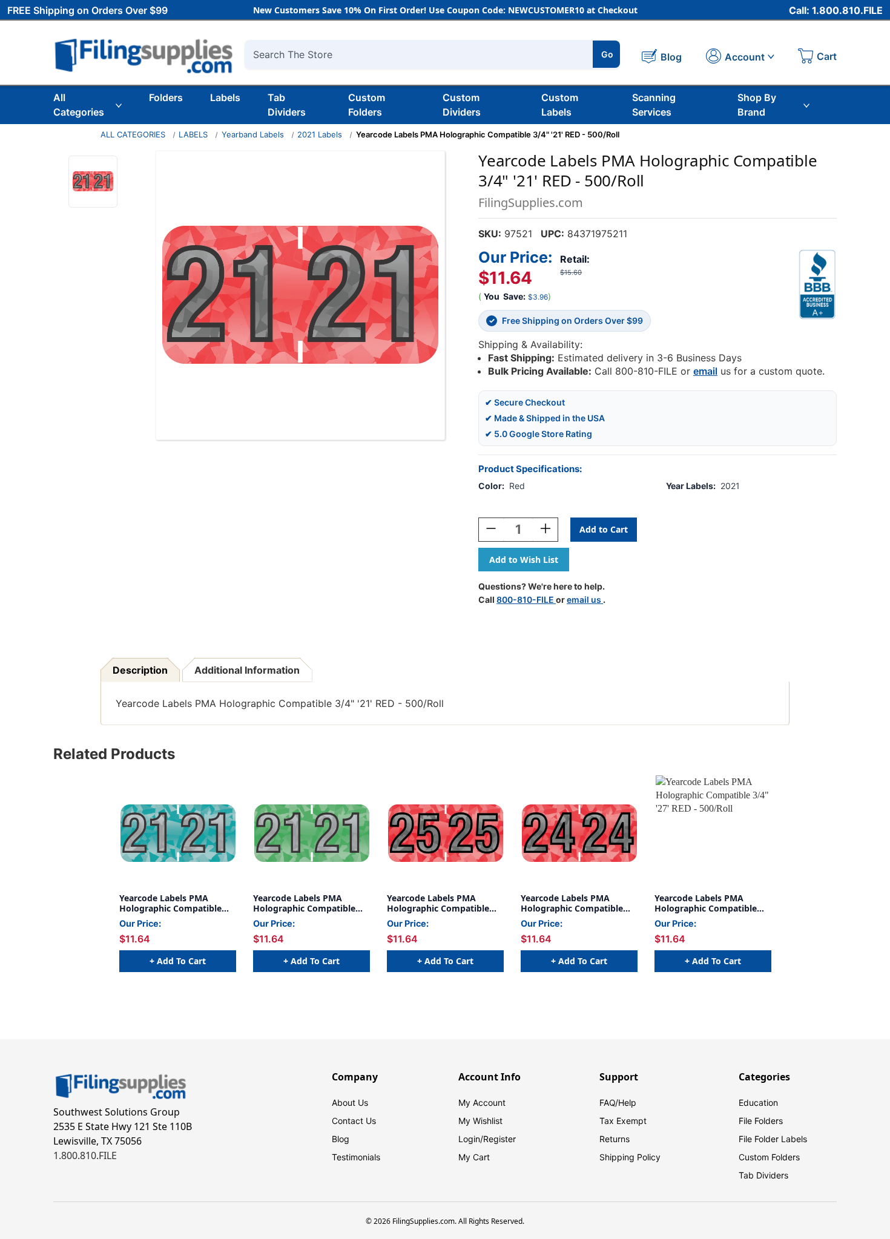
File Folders (761, 1121)
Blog (340, 1139)
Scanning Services (654, 104)
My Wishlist (480, 1121)
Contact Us (354, 1121)
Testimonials (356, 1157)
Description (140, 670)
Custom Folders (366, 104)
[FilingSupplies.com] (144, 54)
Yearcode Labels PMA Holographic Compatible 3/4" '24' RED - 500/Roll (572, 903)
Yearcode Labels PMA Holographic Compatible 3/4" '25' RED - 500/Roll (438, 903)
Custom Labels (559, 104)
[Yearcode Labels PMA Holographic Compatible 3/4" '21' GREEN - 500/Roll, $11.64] (311, 832)
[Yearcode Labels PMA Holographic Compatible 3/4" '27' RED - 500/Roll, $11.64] (712, 832)
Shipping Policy (630, 1157)
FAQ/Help (617, 1102)
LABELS (193, 134)
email (705, 371)
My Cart (474, 1157)
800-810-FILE (526, 599)
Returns (614, 1139)
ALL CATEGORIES (133, 134)
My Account (482, 1102)
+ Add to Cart (178, 961)
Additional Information (247, 670)
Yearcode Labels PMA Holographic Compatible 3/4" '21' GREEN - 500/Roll (306, 903)
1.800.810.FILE (85, 1155)
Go (607, 54)
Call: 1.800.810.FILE (836, 10)
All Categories (78, 104)
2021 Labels (319, 134)
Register (499, 1139)
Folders (166, 97)
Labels (225, 97)
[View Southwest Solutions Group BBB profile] (817, 284)
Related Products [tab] (114, 754)
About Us (350, 1102)
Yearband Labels (253, 134)
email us (585, 599)
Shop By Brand (756, 104)
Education (758, 1102)
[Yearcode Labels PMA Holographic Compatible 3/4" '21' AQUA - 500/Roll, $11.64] (177, 832)
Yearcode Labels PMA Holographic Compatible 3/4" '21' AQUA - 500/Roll (171, 903)
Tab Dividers (287, 104)
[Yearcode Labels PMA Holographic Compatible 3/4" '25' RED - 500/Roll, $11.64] (445, 832)
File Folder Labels (773, 1139)
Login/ (470, 1139)
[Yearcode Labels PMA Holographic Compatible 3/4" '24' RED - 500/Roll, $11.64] (579, 832)
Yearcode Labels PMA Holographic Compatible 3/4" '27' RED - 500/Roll (705, 903)
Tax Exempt (623, 1121)
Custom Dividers (462, 104)
